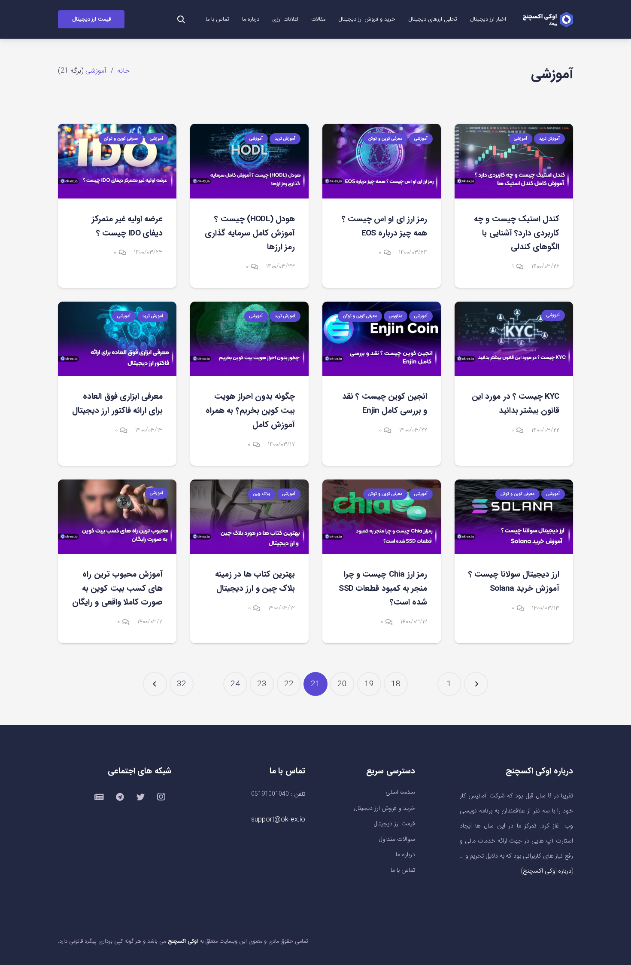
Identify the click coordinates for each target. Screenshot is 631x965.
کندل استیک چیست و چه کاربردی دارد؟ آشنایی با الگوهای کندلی (516, 233)
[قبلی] (476, 684)
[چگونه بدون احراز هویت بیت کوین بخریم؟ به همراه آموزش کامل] (249, 339)
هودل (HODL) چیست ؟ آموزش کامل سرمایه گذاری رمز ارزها (250, 233)
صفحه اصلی (400, 792)
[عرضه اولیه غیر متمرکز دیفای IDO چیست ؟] (117, 161)
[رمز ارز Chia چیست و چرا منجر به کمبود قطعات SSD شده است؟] (381, 516)
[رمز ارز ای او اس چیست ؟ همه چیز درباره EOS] (381, 161)
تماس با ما (403, 870)
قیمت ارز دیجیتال (394, 824)
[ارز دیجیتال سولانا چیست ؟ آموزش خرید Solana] (514, 516)
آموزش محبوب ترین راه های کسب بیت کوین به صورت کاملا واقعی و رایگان (117, 588)
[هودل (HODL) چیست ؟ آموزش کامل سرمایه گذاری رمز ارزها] (249, 161)
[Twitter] (140, 797)
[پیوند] (547, 19)
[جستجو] (181, 19)
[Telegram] (119, 797)
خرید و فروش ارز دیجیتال (384, 808)
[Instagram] (161, 797)
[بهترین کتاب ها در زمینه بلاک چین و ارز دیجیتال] (249, 516)
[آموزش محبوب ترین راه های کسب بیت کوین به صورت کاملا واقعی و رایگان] (117, 516)
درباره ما (405, 855)
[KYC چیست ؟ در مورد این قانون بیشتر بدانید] (514, 339)
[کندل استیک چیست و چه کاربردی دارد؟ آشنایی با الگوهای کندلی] (514, 161)
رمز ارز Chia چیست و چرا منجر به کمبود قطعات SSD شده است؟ (383, 588)
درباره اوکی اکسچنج (547, 871)
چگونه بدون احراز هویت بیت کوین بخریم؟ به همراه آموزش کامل (250, 410)
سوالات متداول (397, 839)
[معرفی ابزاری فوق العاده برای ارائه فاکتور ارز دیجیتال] (117, 339)
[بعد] (155, 684)
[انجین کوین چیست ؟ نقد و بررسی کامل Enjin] (381, 339)
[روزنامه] (99, 797)
